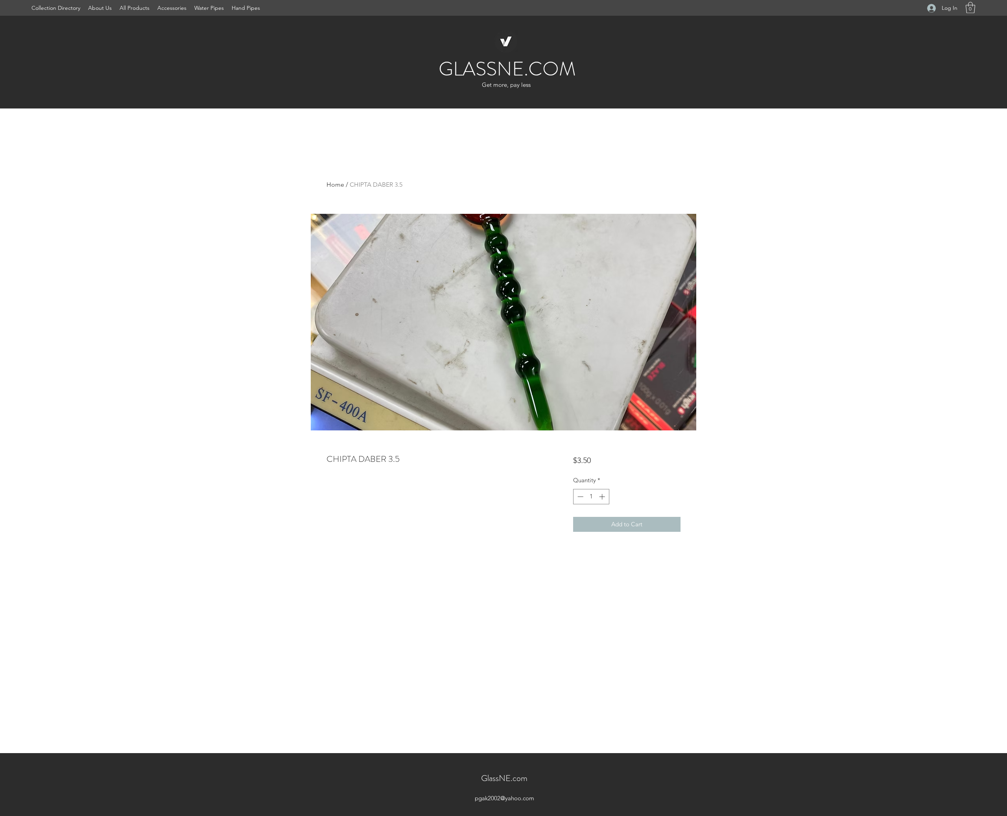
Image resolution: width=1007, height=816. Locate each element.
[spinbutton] (591, 496)
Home (335, 184)
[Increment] (603, 496)
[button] (970, 7)
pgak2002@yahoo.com (504, 798)
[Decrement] (579, 496)
